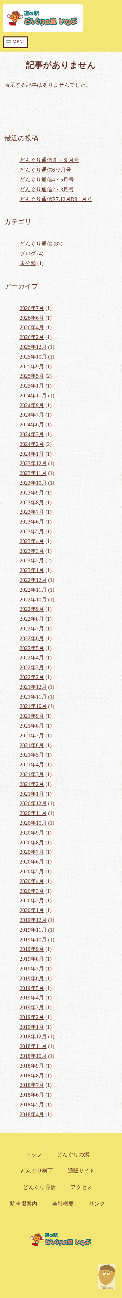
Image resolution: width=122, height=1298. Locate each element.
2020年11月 (33, 813)
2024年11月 (33, 395)
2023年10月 (33, 483)
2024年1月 (32, 454)
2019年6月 (32, 978)
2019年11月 (33, 930)
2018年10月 (33, 1056)
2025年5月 (32, 376)
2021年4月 (32, 764)
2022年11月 (33, 590)
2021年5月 (32, 755)
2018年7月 (32, 1085)
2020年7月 (32, 852)
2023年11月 (33, 473)
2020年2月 (32, 900)
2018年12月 (33, 1036)
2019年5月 (32, 988)
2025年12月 (33, 347)
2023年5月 (32, 531)
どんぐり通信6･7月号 (45, 170)
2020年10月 (33, 823)
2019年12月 (33, 920)
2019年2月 (32, 1017)
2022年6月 (32, 638)
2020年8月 (32, 842)
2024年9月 (32, 405)
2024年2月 (32, 444)
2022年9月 (32, 609)
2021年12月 (33, 687)
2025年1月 (32, 386)
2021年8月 (32, 726)
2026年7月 (32, 308)
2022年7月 (32, 628)
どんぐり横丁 (36, 1171)
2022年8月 (32, 619)
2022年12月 (33, 580)
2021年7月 (32, 735)
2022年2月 (32, 677)
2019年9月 (32, 949)
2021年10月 (33, 706)
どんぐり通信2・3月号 (47, 189)
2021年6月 (32, 745)
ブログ (28, 253)
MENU (18, 41)
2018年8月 (32, 1075)
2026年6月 (32, 318)
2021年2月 (32, 784)
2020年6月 (32, 862)
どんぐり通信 (36, 244)
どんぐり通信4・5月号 (47, 179)
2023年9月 (32, 493)
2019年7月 (32, 968)
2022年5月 (32, 648)
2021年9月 (32, 716)
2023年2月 (32, 560)
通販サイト (81, 1171)
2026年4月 (32, 327)
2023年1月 (32, 570)
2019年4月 (32, 997)
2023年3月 (32, 551)
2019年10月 (33, 939)
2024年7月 (32, 415)
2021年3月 (32, 774)
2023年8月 (32, 502)
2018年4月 (32, 1114)
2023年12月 (33, 463)
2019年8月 (32, 959)
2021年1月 (32, 794)
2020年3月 (32, 891)
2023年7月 (32, 512)
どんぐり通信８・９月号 (49, 160)
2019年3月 (32, 1007)
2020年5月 (32, 871)
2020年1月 (32, 910)
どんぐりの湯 (73, 1154)
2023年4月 (32, 541)
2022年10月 (33, 599)
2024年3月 (32, 434)
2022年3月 (32, 667)
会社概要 (63, 1204)
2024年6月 (32, 424)
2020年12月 (33, 803)
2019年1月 (32, 1027)
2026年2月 (32, 337)
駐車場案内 (23, 1204)
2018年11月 (33, 1046)
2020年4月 (32, 881)
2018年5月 (32, 1104)
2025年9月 (32, 366)
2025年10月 (33, 357)
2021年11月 (33, 697)
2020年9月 (32, 833)
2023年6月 (32, 522)
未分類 (28, 263)
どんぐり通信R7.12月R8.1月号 (56, 199)
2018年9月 (32, 1066)
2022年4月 (32, 657)
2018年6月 (32, 1095)
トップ (34, 1154)
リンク (97, 1204)
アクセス (81, 1187)
